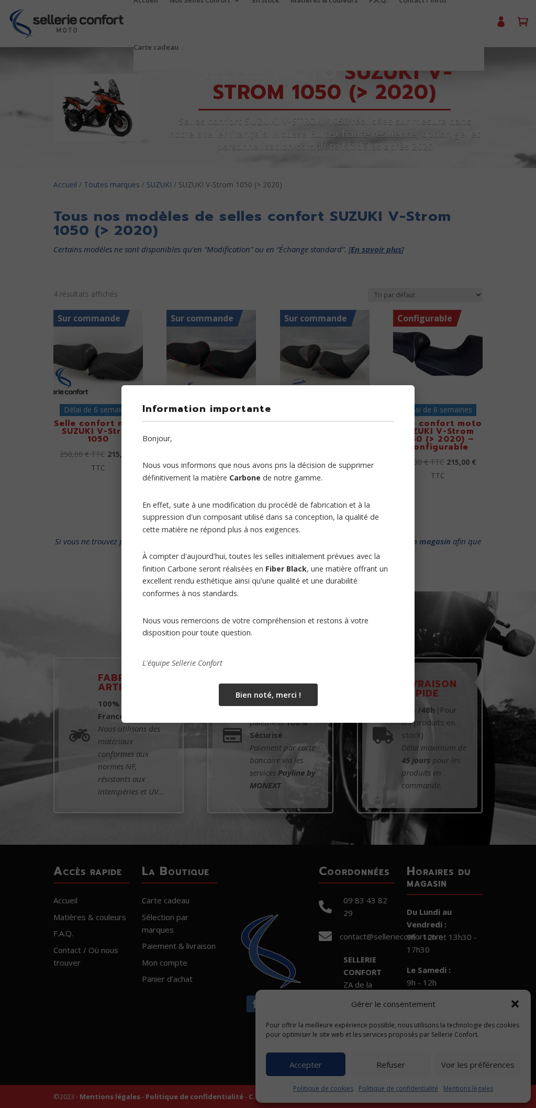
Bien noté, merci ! (268, 695)
